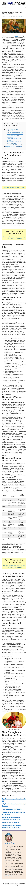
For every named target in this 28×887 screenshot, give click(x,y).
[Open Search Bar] (26, 8)
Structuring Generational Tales (15, 132)
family (16, 36)
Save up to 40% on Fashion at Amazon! (14, 187)
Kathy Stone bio (9, 875)
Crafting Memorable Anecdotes (15, 134)
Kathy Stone (10, 843)
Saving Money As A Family (11, 822)
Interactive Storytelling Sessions (15, 144)
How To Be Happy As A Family (12, 809)
